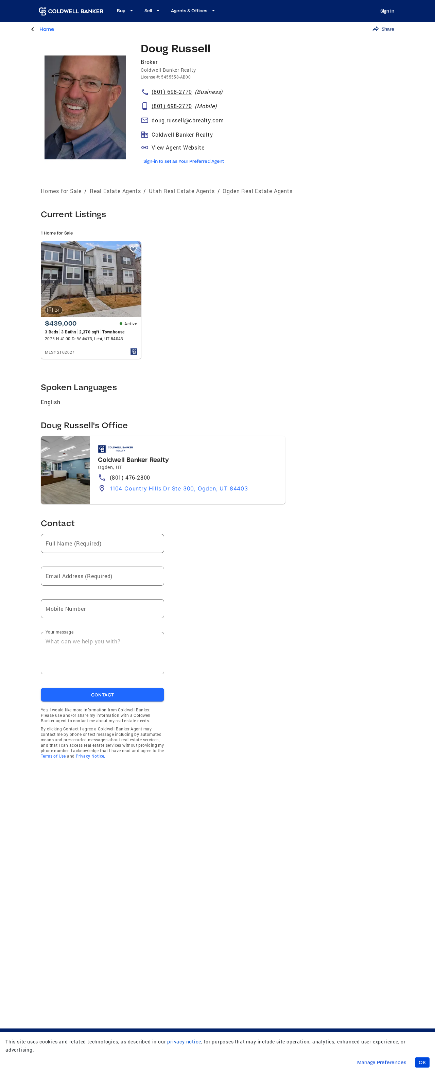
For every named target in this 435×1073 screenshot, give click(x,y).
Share (388, 29)
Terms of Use (53, 756)
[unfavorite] (133, 249)
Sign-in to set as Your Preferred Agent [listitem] (183, 161)
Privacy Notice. (90, 756)
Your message (59, 632)
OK (422, 1062)
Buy (121, 10)
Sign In (387, 11)
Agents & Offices (189, 10)
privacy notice (184, 1041)
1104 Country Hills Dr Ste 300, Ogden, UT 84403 (179, 488)
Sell (148, 10)
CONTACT (102, 694)
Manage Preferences (381, 1062)
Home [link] (46, 29)
